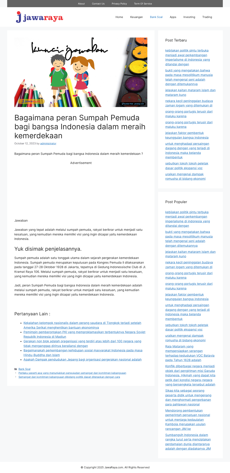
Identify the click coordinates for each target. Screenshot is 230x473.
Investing (189, 17)
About (81, 3)
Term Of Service (143, 3)
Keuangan (136, 17)
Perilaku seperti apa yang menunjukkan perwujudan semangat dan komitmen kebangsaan (72, 372)
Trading (207, 17)
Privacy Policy (119, 3)
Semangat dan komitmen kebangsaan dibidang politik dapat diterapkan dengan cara (69, 376)
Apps (173, 17)
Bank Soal (156, 17)
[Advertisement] (80, 192)
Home (119, 17)
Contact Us (98, 3)
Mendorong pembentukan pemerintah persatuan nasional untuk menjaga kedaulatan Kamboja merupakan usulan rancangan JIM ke (187, 420)
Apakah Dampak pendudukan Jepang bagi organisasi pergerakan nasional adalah (83, 359)
